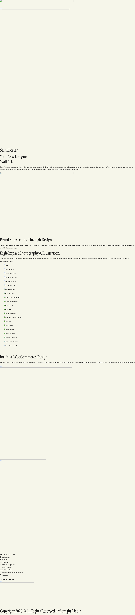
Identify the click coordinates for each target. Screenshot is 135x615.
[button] (67, 350)
